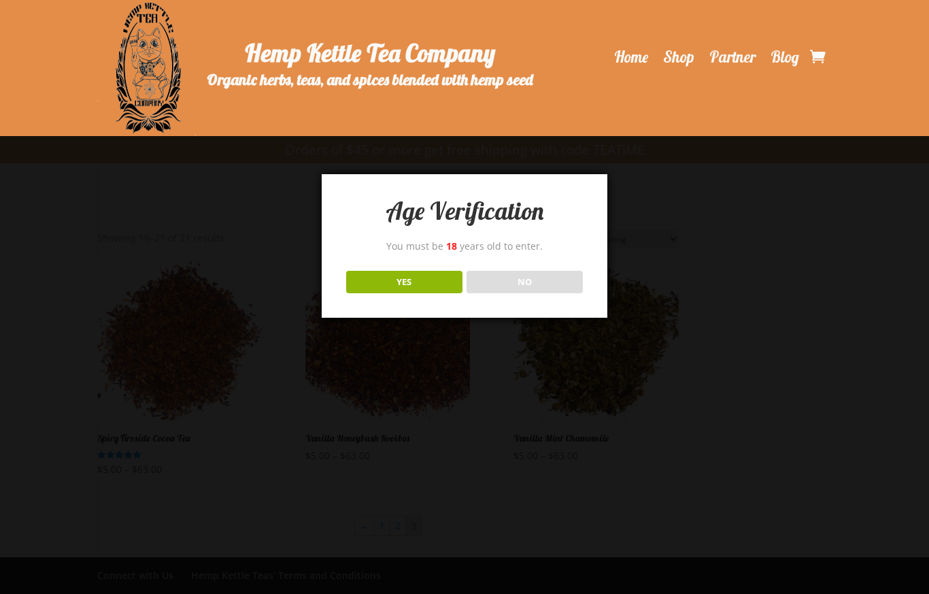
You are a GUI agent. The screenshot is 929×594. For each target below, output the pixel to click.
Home (631, 57)
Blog (785, 57)
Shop (678, 57)
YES (403, 282)
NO (525, 282)
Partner (732, 57)
